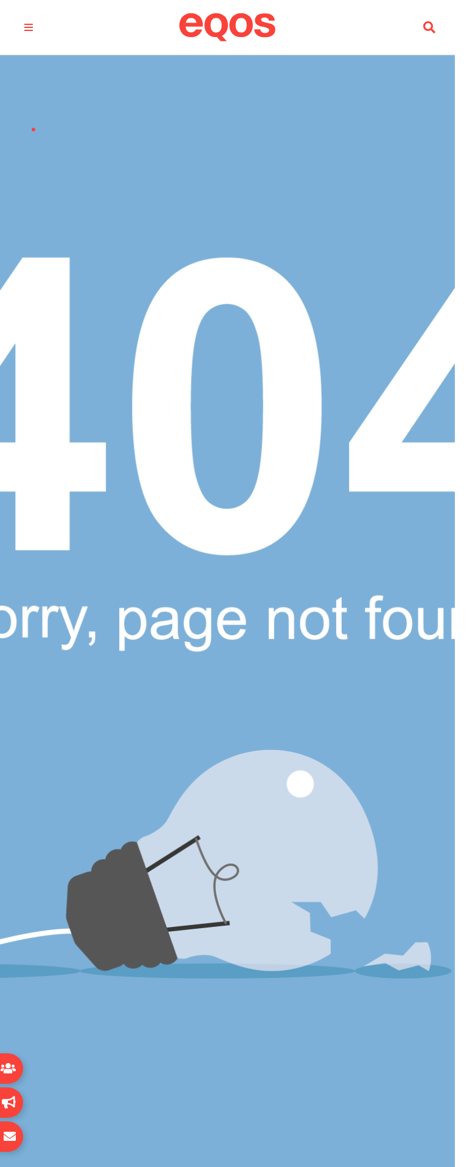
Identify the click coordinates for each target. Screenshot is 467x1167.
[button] (430, 28)
